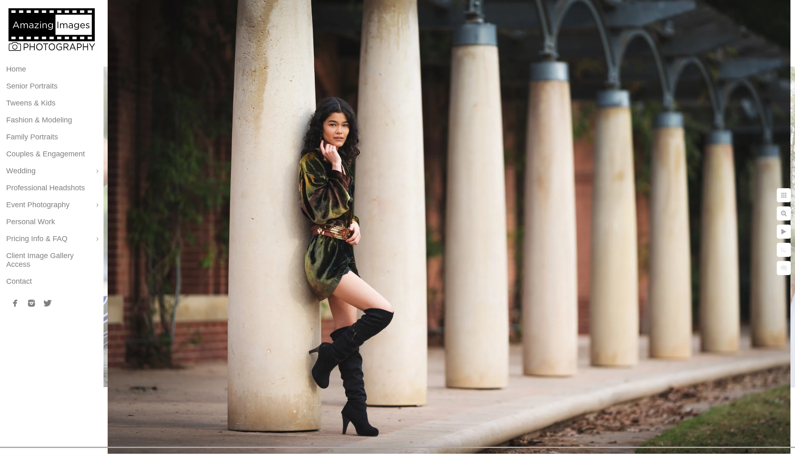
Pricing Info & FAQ (36, 239)
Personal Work (30, 222)
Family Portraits (32, 137)
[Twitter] (48, 303)
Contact (19, 281)
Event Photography (38, 205)
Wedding (21, 171)
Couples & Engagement (45, 154)
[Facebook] (15, 303)
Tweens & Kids (30, 103)
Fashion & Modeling (39, 120)
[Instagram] (31, 303)
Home (16, 69)
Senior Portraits (32, 86)
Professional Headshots (45, 188)
